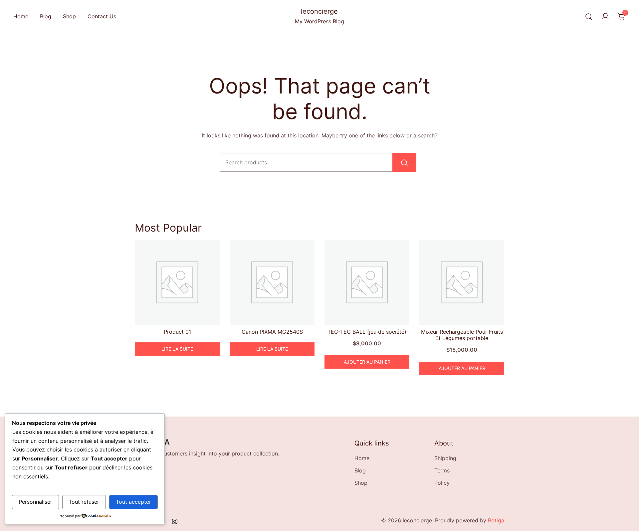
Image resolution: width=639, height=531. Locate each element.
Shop (69, 16)
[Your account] (605, 16)
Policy (442, 482)
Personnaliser (35, 501)
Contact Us (102, 16)
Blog (45, 16)
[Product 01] (177, 282)
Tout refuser (84, 501)
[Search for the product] (404, 162)
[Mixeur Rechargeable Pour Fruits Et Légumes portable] (461, 282)
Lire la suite (177, 349)
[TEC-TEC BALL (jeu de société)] (366, 282)
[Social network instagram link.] (174, 520)
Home (20, 16)
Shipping (445, 458)
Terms (442, 470)
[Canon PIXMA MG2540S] (272, 282)
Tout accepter (133, 501)
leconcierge (319, 11)
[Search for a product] (589, 16)
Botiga (496, 520)
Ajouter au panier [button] (367, 362)
